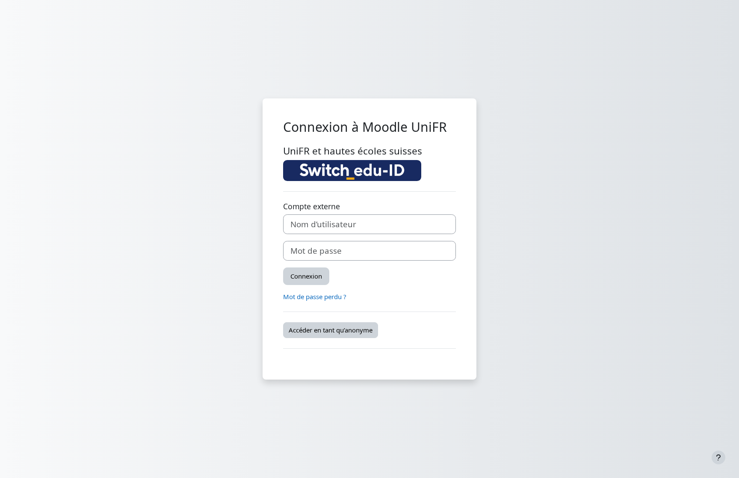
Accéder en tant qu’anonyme (330, 330)
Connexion (306, 276)
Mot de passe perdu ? (314, 296)
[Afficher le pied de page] (718, 457)
